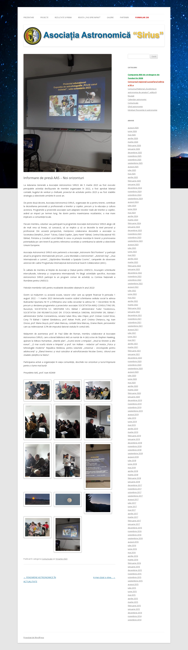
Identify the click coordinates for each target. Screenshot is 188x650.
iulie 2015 (132, 588)
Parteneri (124, 17)
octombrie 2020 (134, 365)
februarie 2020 (134, 393)
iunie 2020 (132, 379)
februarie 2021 (134, 350)
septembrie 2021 (135, 326)
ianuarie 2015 (134, 609)
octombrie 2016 (134, 534)
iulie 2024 (132, 205)
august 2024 (133, 202)
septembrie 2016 (135, 538)
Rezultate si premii (63, 17)
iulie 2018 (132, 460)
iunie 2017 (132, 506)
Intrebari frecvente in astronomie (142, 110)
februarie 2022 (134, 308)
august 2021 (133, 329)
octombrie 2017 (134, 492)
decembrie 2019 (135, 400)
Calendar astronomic (137, 99)
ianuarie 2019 (134, 439)
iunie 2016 (132, 549)
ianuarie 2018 (134, 481)
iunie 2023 (132, 251)
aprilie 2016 (133, 556)
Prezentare (29, 17)
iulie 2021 (132, 333)
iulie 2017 (132, 503)
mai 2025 (132, 173)
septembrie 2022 (135, 283)
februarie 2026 (134, 145)
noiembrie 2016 (134, 531)
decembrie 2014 (135, 612)
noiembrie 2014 (134, 616)
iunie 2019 (132, 421)
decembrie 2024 (135, 188)
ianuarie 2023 (134, 269)
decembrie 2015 (135, 570)
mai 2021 (132, 340)
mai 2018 (132, 467)
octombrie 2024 (134, 195)
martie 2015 (133, 602)
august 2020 (133, 372)
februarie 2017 (134, 520)
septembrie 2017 (135, 496)
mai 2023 (132, 255)
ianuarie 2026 (134, 149)
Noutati (131, 96)
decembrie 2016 (135, 527)
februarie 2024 (134, 223)
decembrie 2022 (135, 273)
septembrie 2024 (135, 198)
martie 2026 (133, 142)
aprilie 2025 (133, 177)
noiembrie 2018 (134, 446)
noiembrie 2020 (134, 361)
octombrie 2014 (134, 619)
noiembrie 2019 (134, 404)
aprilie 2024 (133, 216)
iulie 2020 (132, 375)
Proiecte (44, 17)
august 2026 (133, 127)
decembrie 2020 (135, 357)
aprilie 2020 (133, 386)
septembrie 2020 (135, 368)
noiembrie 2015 (134, 573)
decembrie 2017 (135, 485)
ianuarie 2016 (134, 566)
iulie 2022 (132, 290)
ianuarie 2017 (134, 524)
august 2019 (133, 414)
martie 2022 (133, 304)
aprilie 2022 (133, 301)
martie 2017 (133, 517)
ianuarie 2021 (134, 354)
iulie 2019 (132, 418)
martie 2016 (133, 559)
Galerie (110, 17)
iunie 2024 (132, 209)
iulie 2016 (132, 545)
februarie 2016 (134, 563)
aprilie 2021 (133, 343)
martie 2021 (133, 347)
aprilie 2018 (133, 471)
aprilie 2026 (133, 138)
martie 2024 (133, 219)
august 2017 (133, 499)
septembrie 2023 (135, 241)
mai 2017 (132, 510)
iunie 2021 (132, 336)
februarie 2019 (134, 435)
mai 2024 (132, 212)
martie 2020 (133, 389)
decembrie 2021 (135, 315)
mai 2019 (132, 425)
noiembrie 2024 (134, 191)
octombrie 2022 (134, 280)
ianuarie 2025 (134, 184)
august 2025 (133, 166)
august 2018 (133, 457)
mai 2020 (132, 382)
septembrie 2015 (135, 580)
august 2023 (133, 244)
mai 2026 (132, 134)
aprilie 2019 (133, 428)
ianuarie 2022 (134, 311)
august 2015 (133, 584)
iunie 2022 (132, 294)
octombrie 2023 (134, 237)
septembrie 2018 (135, 453)
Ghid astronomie (135, 106)
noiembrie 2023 (134, 234)
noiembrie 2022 (134, 276)
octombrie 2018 (134, 450)
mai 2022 (132, 297)
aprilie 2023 (133, 258)
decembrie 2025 (135, 152)
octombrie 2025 (134, 159)
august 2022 (133, 287)
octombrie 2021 (134, 322)
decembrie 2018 (135, 442)
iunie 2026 (132, 131)
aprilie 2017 (133, 513)
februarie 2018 (134, 478)
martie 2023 (133, 262)
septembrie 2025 (135, 163)
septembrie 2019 (135, 411)
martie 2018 (133, 474)
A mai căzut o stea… (104, 577)
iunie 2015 (132, 591)
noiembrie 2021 (134, 319)
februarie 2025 (134, 180)
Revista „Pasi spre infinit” (89, 17)
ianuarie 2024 (134, 227)
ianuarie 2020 (134, 396)
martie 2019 (133, 432)
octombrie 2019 (134, 407)
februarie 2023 (134, 265)
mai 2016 (132, 552)
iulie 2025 (132, 170)
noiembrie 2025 (134, 156)
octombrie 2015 (134, 577)
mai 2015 (132, 595)
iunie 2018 (132, 464)
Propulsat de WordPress (34, 637)
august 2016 (133, 542)
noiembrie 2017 (134, 488)
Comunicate (47, 559)
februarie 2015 (134, 605)
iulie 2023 (132, 248)
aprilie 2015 (133, 598)
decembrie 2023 (135, 230)
